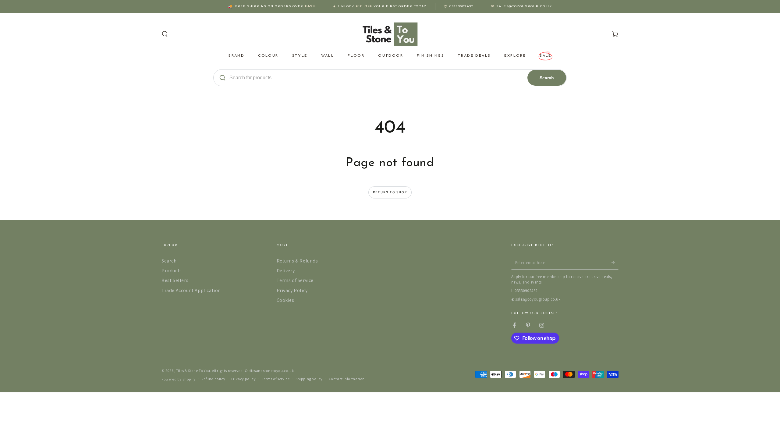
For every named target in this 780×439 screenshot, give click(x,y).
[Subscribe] (615, 262)
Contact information (347, 379)
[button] (165, 34)
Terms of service (276, 379)
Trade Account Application (191, 290)
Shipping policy (309, 379)
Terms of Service (295, 280)
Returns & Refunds (297, 261)
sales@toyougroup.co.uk (524, 6)
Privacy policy (243, 379)
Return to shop (390, 192)
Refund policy (213, 379)
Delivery (286, 270)
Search (547, 77)
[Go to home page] (390, 34)
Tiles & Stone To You (193, 370)
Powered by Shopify (178, 379)
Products (171, 270)
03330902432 (461, 6)
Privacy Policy (292, 290)
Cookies (285, 300)
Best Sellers (174, 280)
